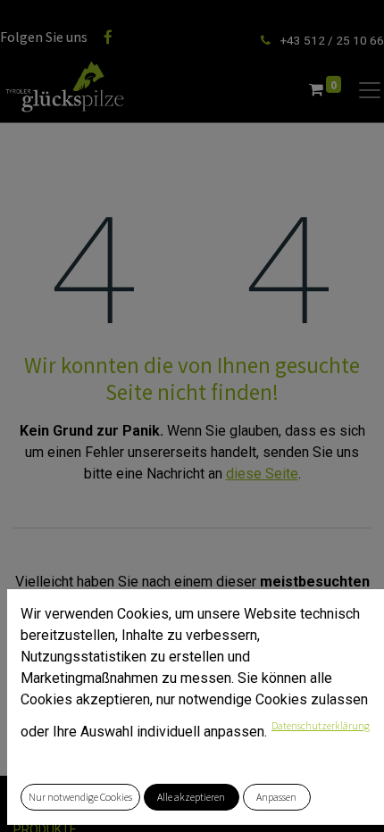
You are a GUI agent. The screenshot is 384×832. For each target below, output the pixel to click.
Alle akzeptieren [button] (191, 796)
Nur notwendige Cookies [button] (80, 796)
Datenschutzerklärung (320, 725)
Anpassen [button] (276, 796)
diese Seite (262, 473)
